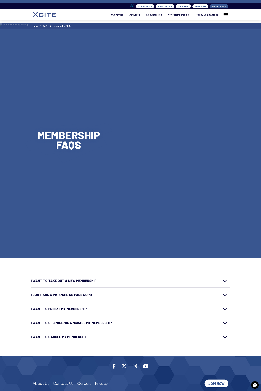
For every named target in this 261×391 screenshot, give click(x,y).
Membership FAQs (62, 26)
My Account (219, 6)
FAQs (45, 26)
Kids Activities (154, 14)
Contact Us (63, 383)
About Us (41, 383)
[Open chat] (255, 385)
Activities (134, 14)
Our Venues (117, 14)
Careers (84, 383)
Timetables (165, 6)
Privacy (101, 383)
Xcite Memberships (178, 14)
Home (36, 26)
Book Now (200, 6)
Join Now (183, 6)
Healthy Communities (206, 14)
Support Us (145, 6)
